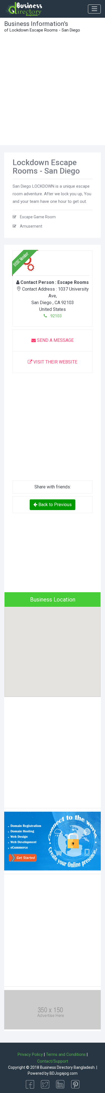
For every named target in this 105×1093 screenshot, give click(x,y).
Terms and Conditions (66, 1054)
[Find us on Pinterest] (75, 1083)
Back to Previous (54, 504)
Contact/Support (52, 1061)
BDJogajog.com (64, 1073)
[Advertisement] (52, 89)
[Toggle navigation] (94, 9)
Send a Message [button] (55, 340)
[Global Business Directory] (23, 9)
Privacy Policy (30, 1054)
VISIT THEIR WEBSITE (54, 362)
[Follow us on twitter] (45, 1083)
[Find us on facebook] (30, 1083)
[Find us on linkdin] (60, 1083)
